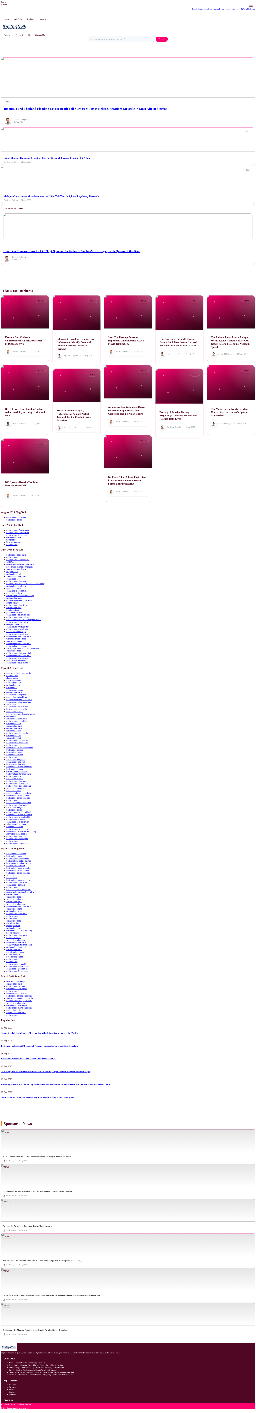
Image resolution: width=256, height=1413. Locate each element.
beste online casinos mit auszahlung (21, 831)
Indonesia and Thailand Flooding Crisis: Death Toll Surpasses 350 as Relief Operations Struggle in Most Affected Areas (85, 108)
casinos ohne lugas (14, 598)
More (30, 35)
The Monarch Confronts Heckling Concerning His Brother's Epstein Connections (229, 412)
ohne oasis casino (13, 937)
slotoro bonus (12, 678)
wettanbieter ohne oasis (16, 639)
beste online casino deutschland (19, 747)
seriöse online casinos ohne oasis (20, 564)
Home (6, 19)
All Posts (18, 19)
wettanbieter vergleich (15, 759)
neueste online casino (15, 952)
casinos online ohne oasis (17, 771)
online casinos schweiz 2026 (18, 817)
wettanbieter (11, 704)
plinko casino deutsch (15, 612)
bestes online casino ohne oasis (19, 1008)
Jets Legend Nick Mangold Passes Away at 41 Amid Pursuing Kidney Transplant (37, 1097)
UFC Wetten (11, 562)
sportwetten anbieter (14, 641)
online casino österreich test (17, 559)
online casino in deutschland (18, 783)
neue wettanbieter (13, 588)
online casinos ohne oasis (17, 733)
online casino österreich (16, 836)
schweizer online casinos (16, 834)
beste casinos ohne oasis (16, 709)
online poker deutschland (16, 591)
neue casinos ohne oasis (16, 660)
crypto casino (12, 571)
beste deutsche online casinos (18, 861)
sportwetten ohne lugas (16, 569)
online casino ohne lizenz (17, 605)
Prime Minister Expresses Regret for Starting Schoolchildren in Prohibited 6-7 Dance (48, 158)
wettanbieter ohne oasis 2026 (18, 802)
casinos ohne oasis (14, 692)
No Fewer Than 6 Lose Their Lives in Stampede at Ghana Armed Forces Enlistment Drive (127, 480)
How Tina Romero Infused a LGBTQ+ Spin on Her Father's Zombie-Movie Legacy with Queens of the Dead (71, 251)
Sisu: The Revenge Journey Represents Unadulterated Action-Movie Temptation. (126, 340)
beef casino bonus (13, 683)
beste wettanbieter (13, 542)
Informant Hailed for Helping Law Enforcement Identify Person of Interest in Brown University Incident (76, 343)
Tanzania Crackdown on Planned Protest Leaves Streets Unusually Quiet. (36, 1365)
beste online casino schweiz (18, 795)
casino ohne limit (13, 574)
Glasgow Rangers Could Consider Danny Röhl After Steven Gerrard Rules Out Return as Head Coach (178, 342)
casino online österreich (16, 947)
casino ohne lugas (13, 716)
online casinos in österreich (17, 822)
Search (161, 39)
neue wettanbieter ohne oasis (18, 673)
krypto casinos (12, 603)
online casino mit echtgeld (17, 838)
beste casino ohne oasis (16, 555)
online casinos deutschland (17, 858)
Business (30, 19)
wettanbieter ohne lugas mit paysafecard (23, 648)
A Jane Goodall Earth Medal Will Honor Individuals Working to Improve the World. (39, 1033)
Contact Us (40, 35)
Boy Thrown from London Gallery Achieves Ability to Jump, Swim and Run (25, 412)
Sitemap (28, 1404)
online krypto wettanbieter (17, 627)
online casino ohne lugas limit (18, 653)
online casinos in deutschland (18, 812)
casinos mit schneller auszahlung (20, 595)
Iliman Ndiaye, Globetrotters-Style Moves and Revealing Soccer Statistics (37, 1368)
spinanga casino (13, 925)
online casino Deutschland (17, 535)
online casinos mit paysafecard (19, 1000)
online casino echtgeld (15, 885)
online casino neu (13, 954)
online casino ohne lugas (16, 581)
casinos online (12, 894)
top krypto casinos (14, 593)
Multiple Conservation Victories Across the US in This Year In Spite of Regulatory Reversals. (52, 196)
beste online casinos (14, 750)
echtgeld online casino (15, 624)
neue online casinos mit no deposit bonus (23, 619)
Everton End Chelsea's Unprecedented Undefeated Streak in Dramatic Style (24, 340)
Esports (43, 19)
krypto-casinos (12, 610)
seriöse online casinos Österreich (20, 892)
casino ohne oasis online (16, 988)
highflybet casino (13, 680)
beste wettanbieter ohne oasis (18, 636)
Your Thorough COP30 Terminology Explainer (27, 1363)
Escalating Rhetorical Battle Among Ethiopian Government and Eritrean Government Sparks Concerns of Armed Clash (55, 1084)
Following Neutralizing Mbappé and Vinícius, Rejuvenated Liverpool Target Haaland (39, 1046)
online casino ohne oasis (16, 781)
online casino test (13, 776)
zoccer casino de (13, 933)
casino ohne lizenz (14, 909)
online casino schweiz (15, 762)
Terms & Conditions (17, 1404)
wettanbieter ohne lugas (16, 631)
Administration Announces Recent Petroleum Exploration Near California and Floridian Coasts (126, 410)
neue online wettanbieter (16, 697)
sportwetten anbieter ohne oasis (19, 998)
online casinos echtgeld (16, 964)
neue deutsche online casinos (18, 793)
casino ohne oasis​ (13, 651)
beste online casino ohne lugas (19, 880)
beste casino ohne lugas (16, 764)
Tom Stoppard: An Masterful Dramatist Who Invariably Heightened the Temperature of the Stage (45, 1071)
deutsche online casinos (16, 517)
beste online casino (14, 520)
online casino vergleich (16, 695)
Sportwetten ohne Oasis (16, 576)
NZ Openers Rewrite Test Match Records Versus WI (22, 484)
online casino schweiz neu (17, 629)
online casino (11, 544)
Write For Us (5, 1404)
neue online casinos (14, 711)
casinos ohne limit (13, 607)
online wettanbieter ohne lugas (19, 699)
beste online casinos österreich (19, 814)
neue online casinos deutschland (19, 567)
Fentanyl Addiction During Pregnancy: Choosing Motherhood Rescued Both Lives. (178, 415)
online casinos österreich (16, 843)
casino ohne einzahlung (16, 586)
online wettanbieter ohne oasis (19, 600)
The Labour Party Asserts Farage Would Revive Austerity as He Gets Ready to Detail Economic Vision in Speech (230, 342)
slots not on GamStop (15, 981)
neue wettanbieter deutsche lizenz (20, 714)
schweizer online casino (16, 824)
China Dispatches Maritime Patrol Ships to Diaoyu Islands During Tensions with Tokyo (42, 1372)
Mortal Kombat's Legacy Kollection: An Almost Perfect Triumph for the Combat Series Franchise (74, 415)
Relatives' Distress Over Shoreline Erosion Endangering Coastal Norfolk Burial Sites (41, 1375)
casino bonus (11, 687)
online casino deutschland (17, 663)
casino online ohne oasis (16, 719)
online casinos (12, 557)
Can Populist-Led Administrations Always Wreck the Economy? (33, 1370)
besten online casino (14, 769)
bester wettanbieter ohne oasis (18, 786)
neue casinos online (14, 957)
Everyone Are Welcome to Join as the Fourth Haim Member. (28, 1059)
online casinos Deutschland (17, 530)
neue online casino (14, 1010)
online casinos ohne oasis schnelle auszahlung (25, 583)
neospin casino (12, 923)
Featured (19, 35)
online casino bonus (14, 690)
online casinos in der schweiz (18, 829)
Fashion (7, 35)
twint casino (11, 540)
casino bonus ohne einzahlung (19, 930)
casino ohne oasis (13, 537)
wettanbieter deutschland (16, 788)
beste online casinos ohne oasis (19, 767)
